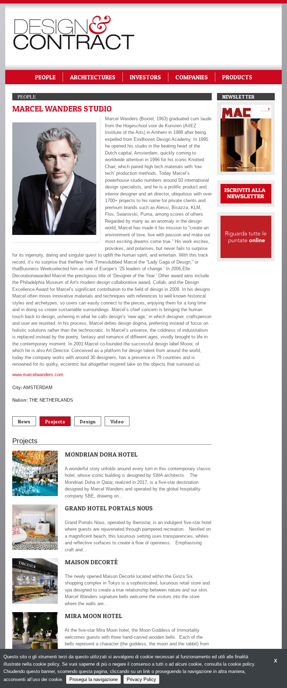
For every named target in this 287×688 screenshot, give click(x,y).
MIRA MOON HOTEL (93, 615)
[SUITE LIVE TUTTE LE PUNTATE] (245, 236)
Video (117, 421)
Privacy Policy (141, 679)
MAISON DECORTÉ (91, 562)
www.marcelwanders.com (37, 374)
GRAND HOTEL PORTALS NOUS (109, 508)
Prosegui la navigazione (93, 679)
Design (88, 421)
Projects (55, 421)
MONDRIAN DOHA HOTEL (101, 454)
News (24, 421)
